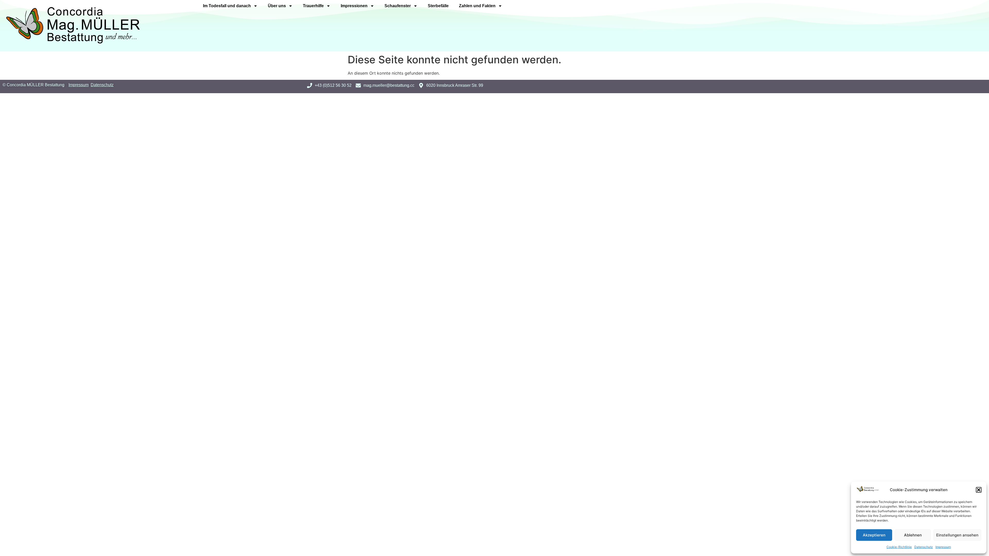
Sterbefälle (438, 6)
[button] (978, 489)
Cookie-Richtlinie (899, 547)
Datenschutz (923, 547)
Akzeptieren (874, 535)
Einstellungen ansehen (957, 535)
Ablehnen (913, 535)
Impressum (943, 547)
